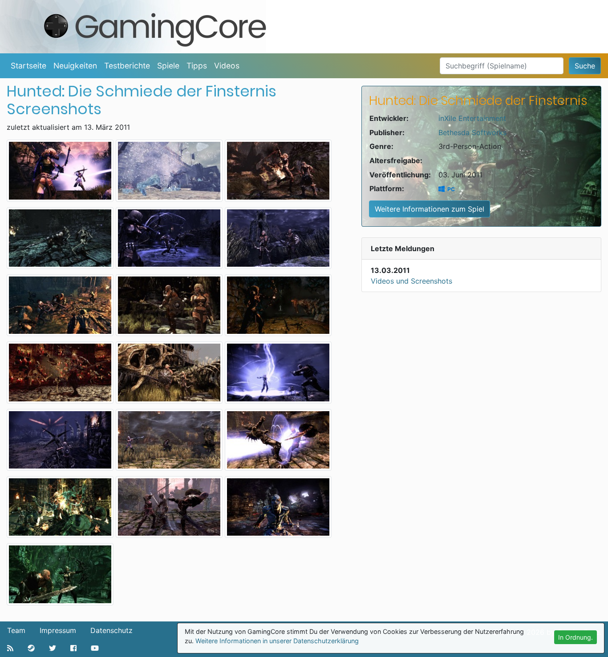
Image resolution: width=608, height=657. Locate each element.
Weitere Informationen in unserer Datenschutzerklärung (277, 641)
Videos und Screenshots (411, 280)
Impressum (58, 630)
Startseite (28, 65)
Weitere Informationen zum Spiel (429, 208)
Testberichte (127, 65)
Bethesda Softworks (472, 132)
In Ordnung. (575, 637)
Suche (585, 65)
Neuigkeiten (75, 65)
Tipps (196, 65)
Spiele (168, 65)
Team (16, 630)
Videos (226, 65)
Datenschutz (111, 630)
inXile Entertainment (472, 118)
